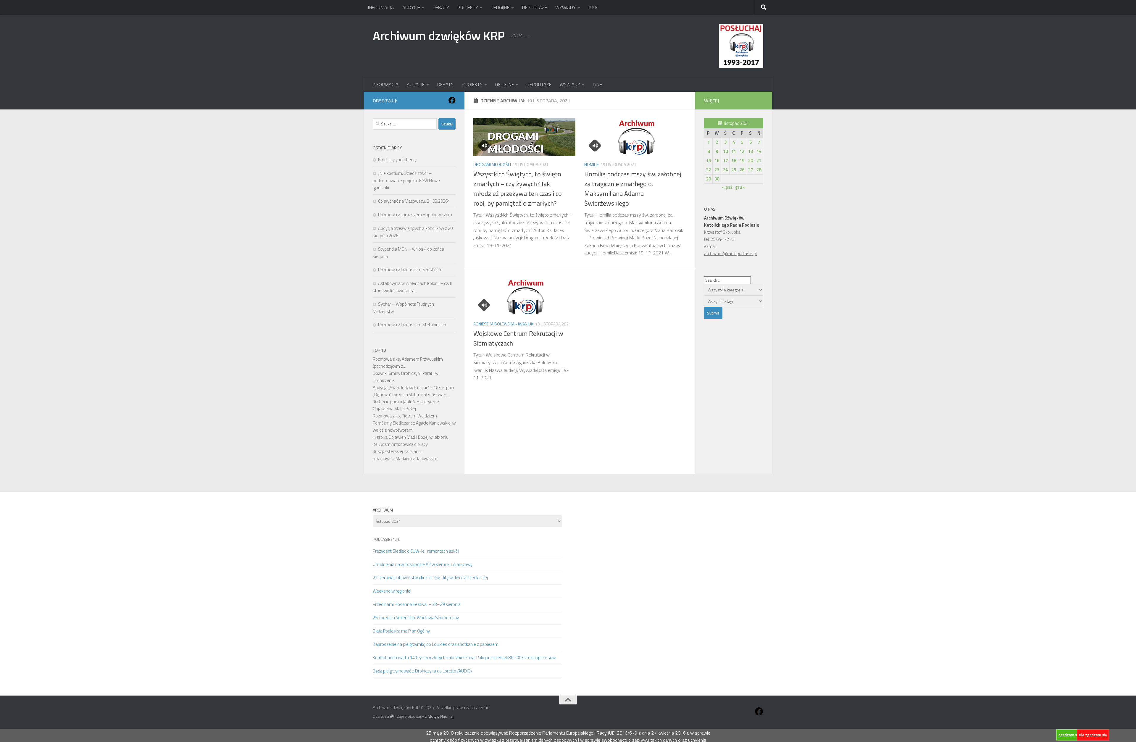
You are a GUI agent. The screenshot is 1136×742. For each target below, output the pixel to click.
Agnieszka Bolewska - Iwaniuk (503, 324)
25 (733, 169)
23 (716, 169)
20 (750, 160)
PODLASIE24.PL (386, 539)
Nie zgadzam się (1093, 735)
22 (708, 169)
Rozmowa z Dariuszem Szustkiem (410, 269)
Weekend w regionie (391, 591)
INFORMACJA (381, 7)
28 (758, 169)
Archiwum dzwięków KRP (439, 35)
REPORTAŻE (534, 7)
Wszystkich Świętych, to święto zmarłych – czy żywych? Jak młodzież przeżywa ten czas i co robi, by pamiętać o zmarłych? (517, 188)
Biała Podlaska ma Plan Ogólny (401, 631)
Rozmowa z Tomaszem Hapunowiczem (415, 214)
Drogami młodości (492, 164)
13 (750, 151)
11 (733, 151)
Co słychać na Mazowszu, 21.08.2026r (413, 201)
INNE (593, 7)
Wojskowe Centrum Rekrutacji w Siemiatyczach (518, 338)
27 (750, 169)
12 (742, 151)
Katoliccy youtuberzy (397, 159)
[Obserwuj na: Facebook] (452, 100)
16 (716, 160)
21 (758, 160)
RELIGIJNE (500, 7)
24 (725, 169)
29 (708, 178)
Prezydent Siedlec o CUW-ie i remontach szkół (416, 551)
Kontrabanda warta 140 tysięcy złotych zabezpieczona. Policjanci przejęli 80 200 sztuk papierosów (464, 657)
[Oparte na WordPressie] (392, 716)
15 (708, 160)
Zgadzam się (1069, 735)
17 (725, 160)
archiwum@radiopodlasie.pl (730, 253)
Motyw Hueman (441, 716)
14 (758, 151)
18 (733, 160)
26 (742, 169)
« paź (727, 187)
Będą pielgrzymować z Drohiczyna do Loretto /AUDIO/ (422, 670)
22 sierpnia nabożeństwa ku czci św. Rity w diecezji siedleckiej (430, 577)
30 (716, 178)
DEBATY (441, 7)
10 (725, 151)
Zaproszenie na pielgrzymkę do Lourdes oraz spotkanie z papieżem (435, 644)
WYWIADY (565, 7)
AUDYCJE (411, 7)
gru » (740, 187)
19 (742, 160)
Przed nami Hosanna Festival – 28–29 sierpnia (417, 604)
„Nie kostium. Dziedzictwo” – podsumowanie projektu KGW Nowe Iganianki (406, 180)
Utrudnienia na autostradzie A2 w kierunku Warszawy (422, 564)
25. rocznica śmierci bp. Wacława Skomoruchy (416, 617)
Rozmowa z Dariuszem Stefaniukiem (413, 324)
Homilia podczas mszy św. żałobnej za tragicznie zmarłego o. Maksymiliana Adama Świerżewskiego (632, 188)
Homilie (591, 164)
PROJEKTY (467, 7)
